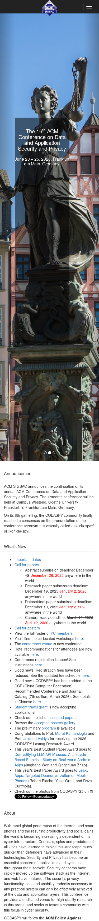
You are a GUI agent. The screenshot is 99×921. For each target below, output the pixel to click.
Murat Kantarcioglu (71, 733)
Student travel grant (31, 707)
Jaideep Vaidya (36, 738)
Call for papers (27, 564)
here (79, 638)
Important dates (28, 559)
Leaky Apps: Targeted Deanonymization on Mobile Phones (51, 775)
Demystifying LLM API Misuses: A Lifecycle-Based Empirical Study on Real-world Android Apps (52, 759)
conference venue (37, 643)
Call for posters (27, 628)
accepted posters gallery (54, 722)
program (49, 728)
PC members (62, 633)
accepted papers (63, 717)
